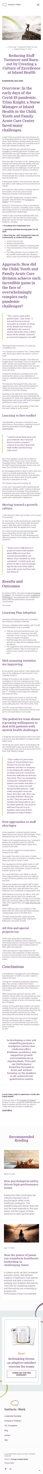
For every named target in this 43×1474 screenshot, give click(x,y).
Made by (16, 1459)
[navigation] (11, 4)
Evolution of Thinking (28, 1100)
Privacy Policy (9, 1463)
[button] (38, 4)
